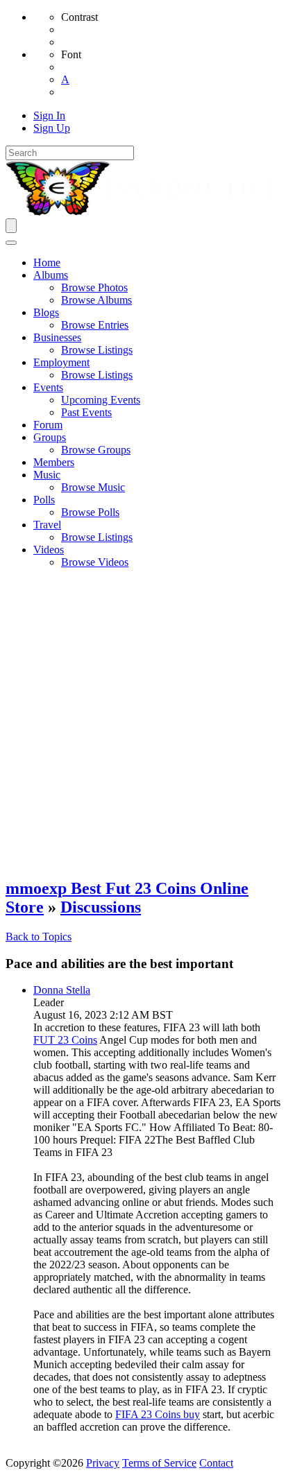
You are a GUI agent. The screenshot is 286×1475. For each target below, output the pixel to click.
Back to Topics (39, 936)
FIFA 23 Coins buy (157, 1414)
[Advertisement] (143, 722)
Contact (216, 1463)
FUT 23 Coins (65, 1040)
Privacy (102, 1463)
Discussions (100, 907)
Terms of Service (159, 1463)
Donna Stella (61, 990)
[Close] (11, 243)
